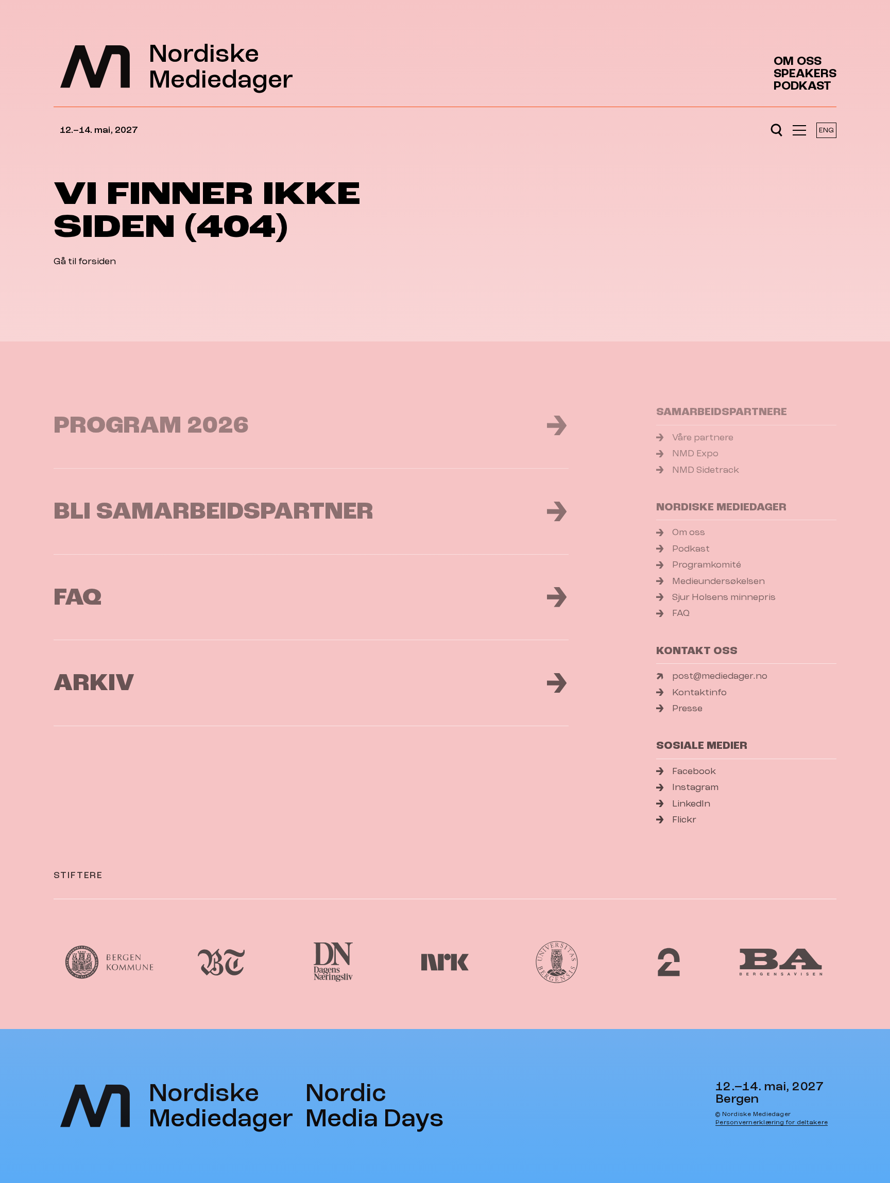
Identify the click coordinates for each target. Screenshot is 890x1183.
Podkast (802, 86)
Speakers (805, 73)
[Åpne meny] (799, 130)
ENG (826, 130)
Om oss (797, 61)
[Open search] (776, 130)
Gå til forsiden (85, 261)
